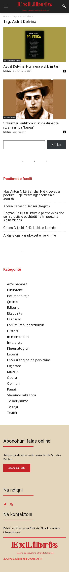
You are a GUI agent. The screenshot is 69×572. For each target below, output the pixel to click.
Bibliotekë (15, 290)
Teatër (12, 412)
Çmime (12, 301)
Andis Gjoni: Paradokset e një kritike (29, 235)
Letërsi (12, 354)
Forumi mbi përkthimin (25, 325)
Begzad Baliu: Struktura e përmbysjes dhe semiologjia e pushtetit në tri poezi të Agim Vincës (33, 216)
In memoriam (9, 117)
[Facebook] (5, 505)
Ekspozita (14, 313)
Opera (12, 377)
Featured (14, 319)
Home (6, 16)
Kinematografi (18, 348)
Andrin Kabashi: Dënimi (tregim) (26, 206)
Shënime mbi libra (12, 61)
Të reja (12, 407)
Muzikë (12, 371)
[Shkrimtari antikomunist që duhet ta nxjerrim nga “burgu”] (34, 99)
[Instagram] (11, 505)
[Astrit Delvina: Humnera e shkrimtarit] (34, 44)
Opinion (13, 383)
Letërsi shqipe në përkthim (28, 360)
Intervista (14, 342)
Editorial (13, 307)
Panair (12, 389)
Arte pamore (17, 284)
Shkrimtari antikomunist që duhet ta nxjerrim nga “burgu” (31, 125)
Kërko (56, 144)
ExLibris (7, 71)
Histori (12, 331)
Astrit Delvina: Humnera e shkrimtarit (31, 66)
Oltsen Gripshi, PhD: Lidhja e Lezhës (29, 228)
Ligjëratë (14, 366)
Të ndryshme (17, 401)
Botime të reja (18, 296)
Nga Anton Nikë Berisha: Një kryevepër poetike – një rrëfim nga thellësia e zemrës (31, 195)
